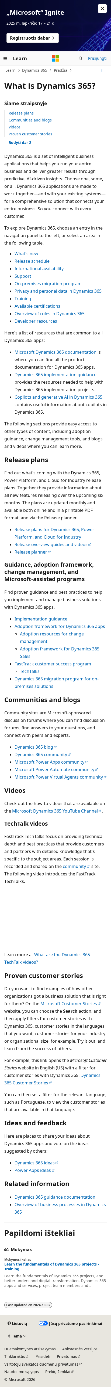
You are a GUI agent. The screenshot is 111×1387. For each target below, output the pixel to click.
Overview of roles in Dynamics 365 (50, 314)
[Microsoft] (55, 58)
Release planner (31, 552)
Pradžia (60, 70)
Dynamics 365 (34, 70)
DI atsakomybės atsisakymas (30, 1348)
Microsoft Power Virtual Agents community (59, 777)
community (74, 866)
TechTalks (30, 671)
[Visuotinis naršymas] (5, 58)
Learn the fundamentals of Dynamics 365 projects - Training (51, 1266)
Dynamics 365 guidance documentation (55, 1197)
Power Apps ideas (33, 1170)
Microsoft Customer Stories (68, 1004)
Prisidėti (43, 1356)
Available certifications (37, 306)
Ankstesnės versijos (80, 1348)
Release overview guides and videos (51, 544)
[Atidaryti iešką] (80, 58)
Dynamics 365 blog (34, 747)
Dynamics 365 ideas (35, 1163)
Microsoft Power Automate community (54, 769)
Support (23, 276)
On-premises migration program (48, 284)
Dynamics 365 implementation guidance (55, 375)
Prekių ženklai (57, 1371)
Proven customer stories (30, 133)
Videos (14, 126)
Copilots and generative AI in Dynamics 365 (58, 397)
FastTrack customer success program (53, 664)
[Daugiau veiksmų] (102, 70)
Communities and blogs (30, 120)
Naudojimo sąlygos (21, 1371)
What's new (26, 254)
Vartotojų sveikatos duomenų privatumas (41, 1364)
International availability (39, 269)
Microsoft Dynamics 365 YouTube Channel (55, 811)
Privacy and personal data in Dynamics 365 (58, 291)
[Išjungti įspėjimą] (102, 8)
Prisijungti (97, 58)
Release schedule (32, 261)
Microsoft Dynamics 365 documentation (55, 352)
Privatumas (67, 1356)
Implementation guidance (41, 619)
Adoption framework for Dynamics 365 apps (60, 626)
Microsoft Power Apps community (49, 762)
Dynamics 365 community (41, 754)
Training (23, 299)
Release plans (21, 113)
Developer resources (36, 321)
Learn (10, 70)
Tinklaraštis (14, 1356)
